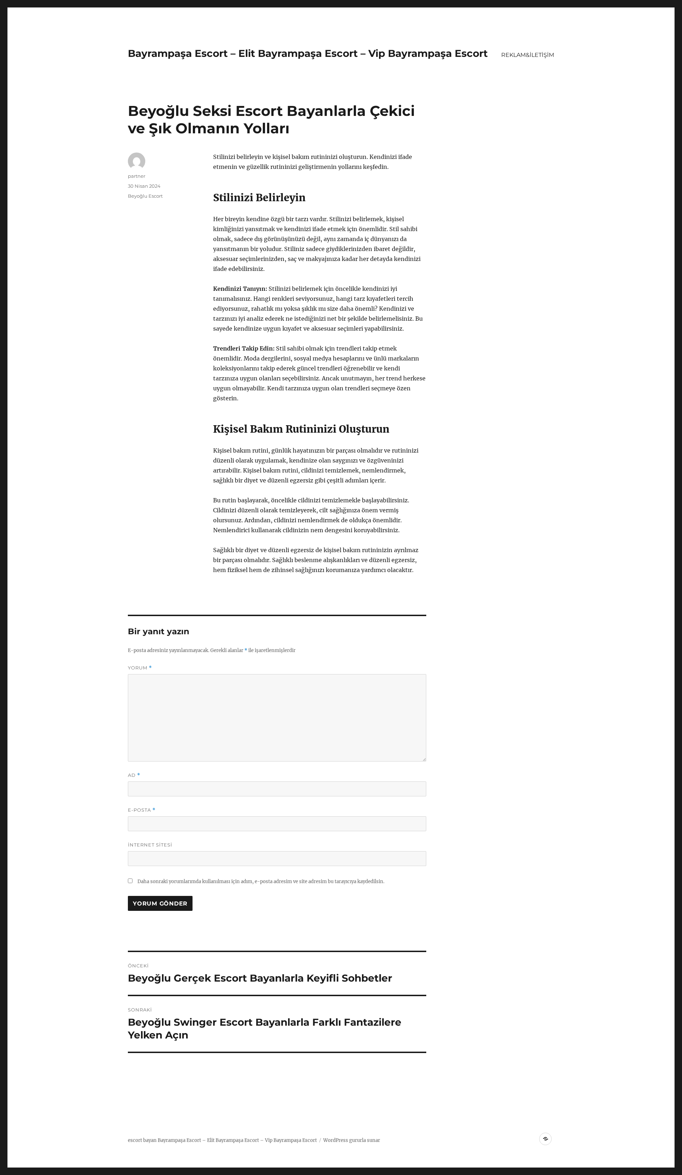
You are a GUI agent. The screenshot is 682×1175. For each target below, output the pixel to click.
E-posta (142, 810)
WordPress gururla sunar (351, 1140)
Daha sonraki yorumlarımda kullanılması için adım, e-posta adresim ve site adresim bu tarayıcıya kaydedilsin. (260, 881)
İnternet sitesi (150, 845)
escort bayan (142, 1140)
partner (136, 176)
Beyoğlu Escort (145, 196)
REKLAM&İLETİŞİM (527, 55)
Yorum (140, 668)
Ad (134, 775)
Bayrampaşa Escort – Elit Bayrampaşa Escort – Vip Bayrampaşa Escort (308, 53)
